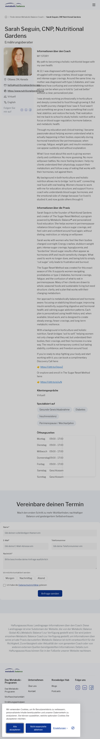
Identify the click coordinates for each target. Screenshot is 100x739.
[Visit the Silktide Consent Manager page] (73, 728)
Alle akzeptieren (15, 728)
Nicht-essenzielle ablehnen (38, 728)
